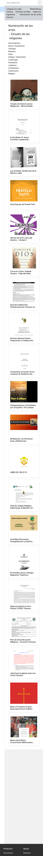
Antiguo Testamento (17, 57)
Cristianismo (13, 68)
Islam (10, 54)
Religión (11, 73)
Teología (12, 48)
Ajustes (2, 38)
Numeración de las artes (30, 14)
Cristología (13, 60)
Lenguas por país (14, 9)
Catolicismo (13, 71)
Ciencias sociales (22, 12)
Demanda (27, 853)
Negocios (37, 12)
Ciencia (10, 12)
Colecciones (2, 21)
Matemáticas (35, 9)
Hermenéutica (14, 43)
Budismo (12, 51)
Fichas (2, 15)
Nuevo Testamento (16, 46)
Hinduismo (12, 62)
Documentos (13, 2)
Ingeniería (11, 14)
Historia (10, 17)
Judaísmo (12, 65)
